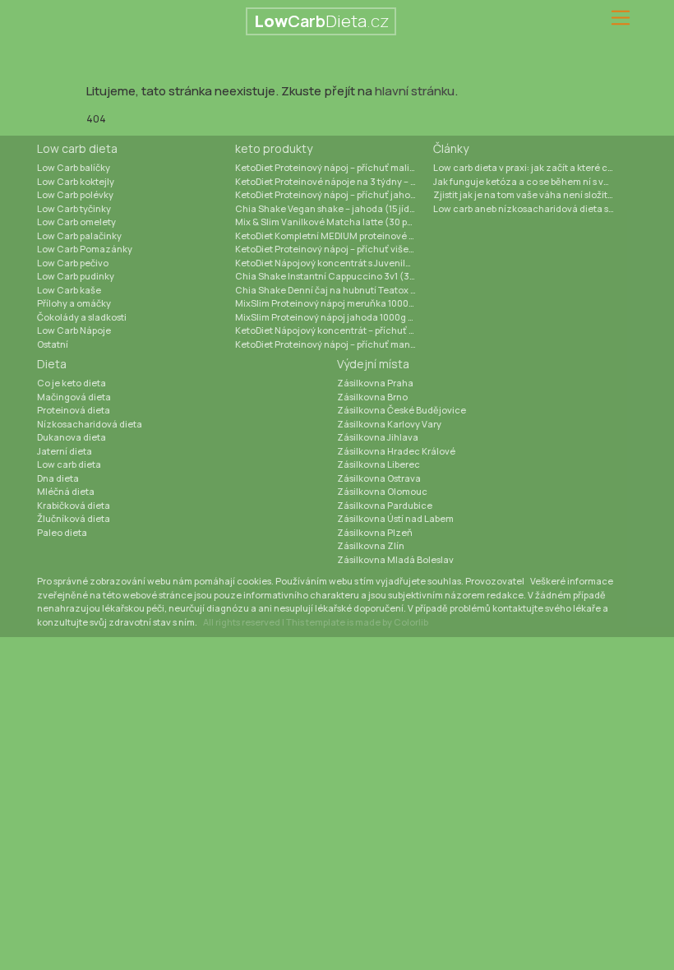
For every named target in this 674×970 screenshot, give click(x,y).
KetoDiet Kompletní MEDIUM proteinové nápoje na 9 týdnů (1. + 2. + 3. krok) (334, 235)
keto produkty (273, 148)
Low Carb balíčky (73, 167)
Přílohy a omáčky (74, 303)
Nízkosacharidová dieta (89, 424)
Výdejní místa (373, 364)
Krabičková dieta (73, 505)
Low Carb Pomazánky (84, 248)
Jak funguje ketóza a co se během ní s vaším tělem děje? (532, 181)
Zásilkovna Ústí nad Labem (395, 518)
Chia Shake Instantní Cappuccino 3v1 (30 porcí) (334, 276)
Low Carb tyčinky (74, 208)
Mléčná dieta (66, 491)
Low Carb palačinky (79, 235)
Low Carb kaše (69, 290)
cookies (254, 581)
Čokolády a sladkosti (82, 317)
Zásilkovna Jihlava (377, 437)
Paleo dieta (62, 532)
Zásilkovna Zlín (370, 545)
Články (451, 148)
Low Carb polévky (75, 194)
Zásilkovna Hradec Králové (396, 451)
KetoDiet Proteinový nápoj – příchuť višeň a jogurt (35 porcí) (334, 248)
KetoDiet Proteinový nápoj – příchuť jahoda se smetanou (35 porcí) (334, 194)
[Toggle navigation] (620, 18)
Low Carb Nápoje (74, 330)
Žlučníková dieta (73, 518)
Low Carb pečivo (72, 262)
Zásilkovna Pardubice (384, 505)
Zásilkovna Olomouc (382, 491)
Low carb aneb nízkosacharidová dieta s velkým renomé (532, 208)
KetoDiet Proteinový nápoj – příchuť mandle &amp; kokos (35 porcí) (334, 344)
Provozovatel (494, 581)
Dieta (52, 364)
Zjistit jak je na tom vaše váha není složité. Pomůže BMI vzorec (532, 194)
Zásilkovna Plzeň (375, 532)
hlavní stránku (415, 90)
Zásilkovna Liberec (378, 464)
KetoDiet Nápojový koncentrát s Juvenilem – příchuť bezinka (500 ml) (334, 262)
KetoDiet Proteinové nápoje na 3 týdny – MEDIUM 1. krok (334, 181)
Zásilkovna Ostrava (379, 478)
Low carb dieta (77, 148)
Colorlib (411, 622)
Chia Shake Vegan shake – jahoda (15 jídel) (328, 208)
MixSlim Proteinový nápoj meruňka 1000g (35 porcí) (334, 303)
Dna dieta (58, 478)
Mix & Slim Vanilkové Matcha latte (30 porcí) (331, 221)
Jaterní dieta (64, 451)
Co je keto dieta (71, 382)
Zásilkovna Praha (375, 382)
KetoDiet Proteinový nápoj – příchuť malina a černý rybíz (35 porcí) (334, 167)
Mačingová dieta (74, 396)
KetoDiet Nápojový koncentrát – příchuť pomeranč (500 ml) (334, 330)
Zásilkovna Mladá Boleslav (395, 559)
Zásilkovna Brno (372, 396)
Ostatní (52, 344)
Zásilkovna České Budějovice (401, 410)
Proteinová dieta (73, 410)
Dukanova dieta (71, 437)
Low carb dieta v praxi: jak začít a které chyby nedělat (532, 167)
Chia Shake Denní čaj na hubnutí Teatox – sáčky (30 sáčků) (334, 290)
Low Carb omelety (76, 221)
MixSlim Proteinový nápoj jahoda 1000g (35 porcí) (334, 317)
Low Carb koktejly (75, 181)
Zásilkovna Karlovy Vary (389, 424)
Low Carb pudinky (75, 276)
